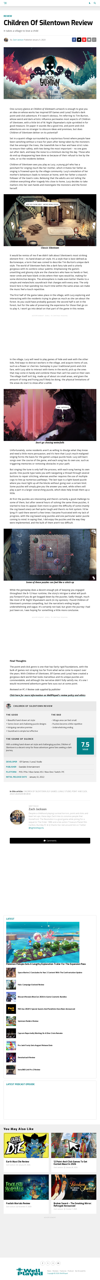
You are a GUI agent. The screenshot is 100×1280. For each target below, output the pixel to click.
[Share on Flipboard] (84, 40)
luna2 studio (64, 791)
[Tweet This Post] (79, 40)
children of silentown (35, 791)
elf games (52, 791)
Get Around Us (80, 1271)
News (49, 1271)
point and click (79, 791)
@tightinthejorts (36, 828)
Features (63, 1271)
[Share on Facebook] (74, 40)
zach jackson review (20, 794)
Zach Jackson (18, 40)
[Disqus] (50, 875)
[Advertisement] (50, 335)
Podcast (71, 1271)
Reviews (56, 1271)
